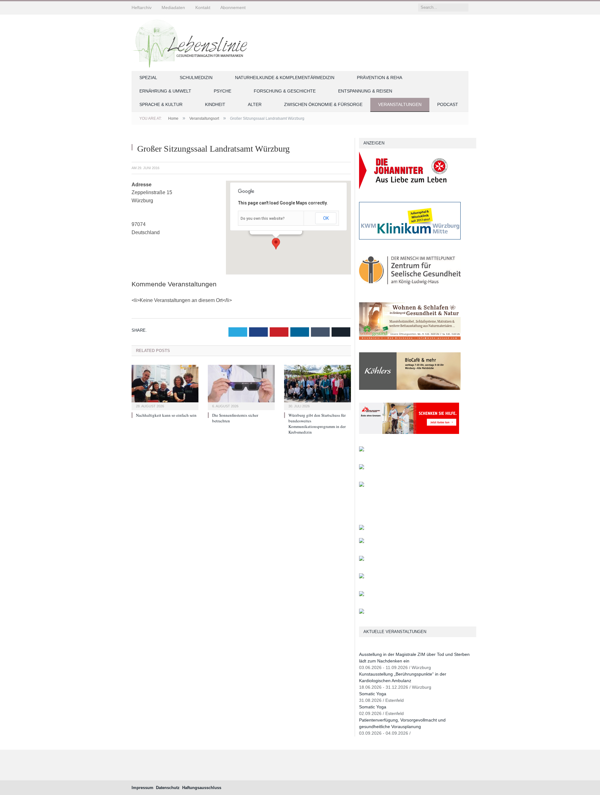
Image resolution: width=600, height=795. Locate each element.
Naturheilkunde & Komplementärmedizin (284, 77)
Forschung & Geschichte (285, 90)
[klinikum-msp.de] (361, 559)
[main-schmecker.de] (361, 467)
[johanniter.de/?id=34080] (410, 187)
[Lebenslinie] (192, 41)
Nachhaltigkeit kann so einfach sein (166, 415)
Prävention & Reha (379, 77)
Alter (255, 104)
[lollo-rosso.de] (361, 541)
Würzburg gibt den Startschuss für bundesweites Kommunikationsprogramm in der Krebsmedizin (317, 423)
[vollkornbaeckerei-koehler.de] (410, 388)
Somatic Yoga (372, 693)
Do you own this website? (263, 218)
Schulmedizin (196, 77)
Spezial (148, 77)
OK (326, 218)
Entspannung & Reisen (365, 90)
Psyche (222, 90)
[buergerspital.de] (361, 450)
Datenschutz (168, 787)
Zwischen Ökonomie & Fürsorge (323, 104)
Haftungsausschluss (201, 787)
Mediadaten (173, 7)
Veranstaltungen (400, 104)
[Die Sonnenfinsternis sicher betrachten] (241, 387)
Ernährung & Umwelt (165, 90)
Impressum (142, 787)
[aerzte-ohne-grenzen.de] (409, 432)
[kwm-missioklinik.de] (410, 238)
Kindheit (215, 104)
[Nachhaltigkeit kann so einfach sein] (165, 387)
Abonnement (233, 7)
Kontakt (202, 7)
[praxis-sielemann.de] (361, 485)
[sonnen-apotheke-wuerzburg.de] (361, 612)
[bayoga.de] (361, 528)
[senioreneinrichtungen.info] (361, 594)
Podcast (447, 104)
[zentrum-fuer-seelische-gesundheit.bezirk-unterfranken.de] (410, 288)
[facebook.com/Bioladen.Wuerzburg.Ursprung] (361, 577)
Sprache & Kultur (160, 104)
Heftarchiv (142, 7)
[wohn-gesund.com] (410, 338)
